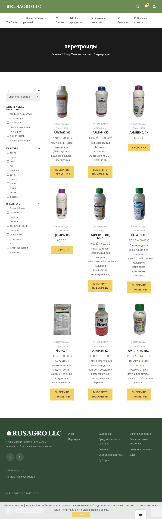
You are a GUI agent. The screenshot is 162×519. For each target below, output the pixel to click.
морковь (14, 170)
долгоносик (16, 234)
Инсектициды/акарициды (61, 125)
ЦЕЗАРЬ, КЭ (62, 235)
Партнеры (74, 439)
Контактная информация (20, 476)
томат (13, 188)
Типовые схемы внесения (139, 441)
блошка (14, 221)
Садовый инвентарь (111, 454)
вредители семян (19, 226)
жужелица (15, 239)
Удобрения (105, 433)
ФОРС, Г (61, 350)
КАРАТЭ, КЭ (138, 235)
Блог (132, 454)
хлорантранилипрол (20, 140)
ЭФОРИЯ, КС (100, 350)
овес (12, 175)
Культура (12, 148)
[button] (139, 147)
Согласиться (81, 514)
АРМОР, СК (100, 132)
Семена (103, 449)
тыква (13, 192)
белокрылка (16, 212)
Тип (8, 91)
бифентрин (16, 122)
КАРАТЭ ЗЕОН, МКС (100, 236)
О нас (71, 433)
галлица (14, 230)
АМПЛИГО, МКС (139, 350)
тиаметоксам (17, 136)
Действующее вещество (15, 108)
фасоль (14, 196)
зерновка (15, 252)
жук (12, 243)
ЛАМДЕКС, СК (138, 132)
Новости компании (141, 449)
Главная (56, 54)
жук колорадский (19, 247)
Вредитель (13, 204)
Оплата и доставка (140, 433)
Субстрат (104, 460)
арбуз (13, 152)
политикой (68, 509)
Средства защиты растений (109, 441)
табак (13, 183)
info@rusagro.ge (15, 470)
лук (11, 166)
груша (13, 157)
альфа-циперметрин (21, 114)
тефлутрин (15, 131)
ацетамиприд (17, 118)
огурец (13, 179)
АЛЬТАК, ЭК (62, 132)
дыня (12, 161)
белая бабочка (17, 208)
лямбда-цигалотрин (20, 127)
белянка (14, 217)
